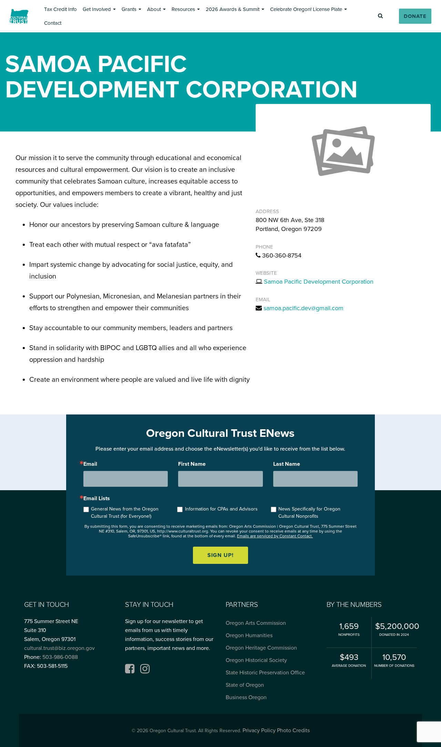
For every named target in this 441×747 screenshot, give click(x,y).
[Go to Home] (19, 16)
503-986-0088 (60, 657)
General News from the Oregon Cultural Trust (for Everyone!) (124, 512)
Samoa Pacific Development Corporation (318, 281)
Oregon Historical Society (256, 660)
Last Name (286, 464)
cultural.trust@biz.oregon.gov (59, 648)
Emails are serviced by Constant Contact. (275, 536)
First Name (192, 464)
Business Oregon (246, 697)
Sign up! (220, 555)
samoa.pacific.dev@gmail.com (303, 308)
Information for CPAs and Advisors (221, 509)
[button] (60, 9)
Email (90, 464)
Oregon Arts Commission (256, 623)
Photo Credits (293, 730)
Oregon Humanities (249, 635)
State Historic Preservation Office (265, 672)
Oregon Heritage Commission (261, 647)
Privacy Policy (259, 730)
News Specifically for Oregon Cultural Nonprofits (309, 512)
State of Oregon (245, 685)
